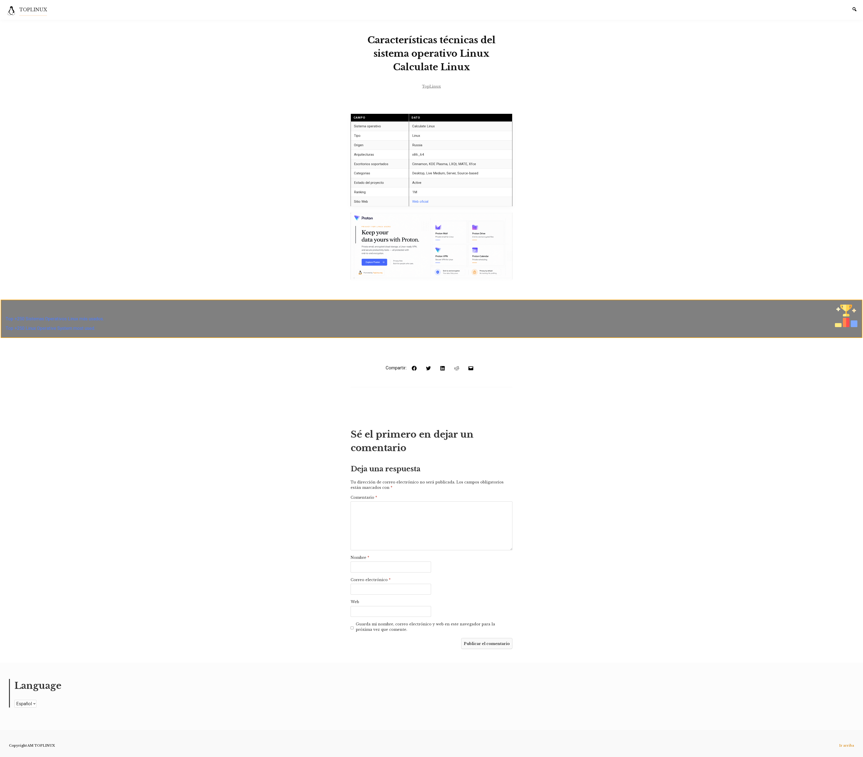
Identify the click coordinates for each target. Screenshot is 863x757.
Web (355, 602)
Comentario (364, 497)
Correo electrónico (371, 579)
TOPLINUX (33, 9)
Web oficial (420, 202)
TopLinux (431, 86)
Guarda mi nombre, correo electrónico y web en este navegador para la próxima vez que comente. (425, 627)
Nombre (360, 557)
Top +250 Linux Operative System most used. (50, 328)
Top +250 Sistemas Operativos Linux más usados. (55, 318)
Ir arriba (846, 746)
